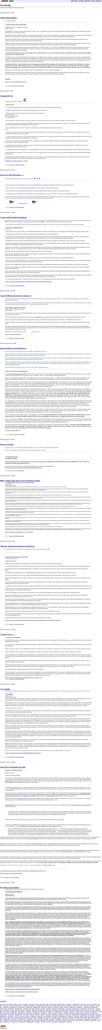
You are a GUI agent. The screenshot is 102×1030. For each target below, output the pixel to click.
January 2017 (68, 1014)
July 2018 (50, 1013)
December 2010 (47, 1016)
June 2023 (55, 1007)
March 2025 (11, 1005)
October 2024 (49, 1005)
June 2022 (37, 1008)
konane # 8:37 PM (14, 679)
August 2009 (48, 1017)
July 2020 (92, 1010)
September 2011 (3, 1016)
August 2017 (26, 1014)
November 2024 (41, 1005)
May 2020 (2, 1011)
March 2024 (92, 1005)
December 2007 (79, 1019)
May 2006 (74, 1020)
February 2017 (61, 1014)
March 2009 (76, 1017)
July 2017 (32, 1014)
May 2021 (23, 1010)
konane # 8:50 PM (14, 536)
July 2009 (54, 1017)
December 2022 (93, 1007)
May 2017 (43, 1014)
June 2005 (48, 1021)
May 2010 (87, 1016)
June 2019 (77, 1011)
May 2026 (19, 1004)
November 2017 (3, 1014)
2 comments (22, 434)
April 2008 (51, 1019)
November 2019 (43, 1011)
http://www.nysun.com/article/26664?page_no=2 (16, 81)
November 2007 (87, 1019)
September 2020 (79, 1010)
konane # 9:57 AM (14, 995)
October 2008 (14, 1019)
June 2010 (81, 1016)
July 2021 (12, 1010)
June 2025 (94, 1004)
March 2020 (14, 1011)
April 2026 (25, 1004)
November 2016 (83, 1014)
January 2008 (72, 1019)
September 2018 (36, 1013)
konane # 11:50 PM (14, 165)
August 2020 (86, 1010)
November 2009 (25, 1017)
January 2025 (26, 1005)
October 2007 (95, 1019)
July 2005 (43, 1021)
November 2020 (63, 1010)
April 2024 (86, 1005)
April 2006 (80, 1020)
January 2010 (10, 1017)
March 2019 (94, 1011)
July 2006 (64, 1020)
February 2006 (93, 1020)
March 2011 (33, 1016)
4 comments (21, 338)
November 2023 (21, 1007)
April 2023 (66, 1007)
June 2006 (69, 1020)
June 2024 (75, 1005)
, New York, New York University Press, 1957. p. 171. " (23, 871)
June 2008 (40, 1019)
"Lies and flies (5, 689)
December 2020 (55, 1010)
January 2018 (86, 1013)
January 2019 (6, 1013)
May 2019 (82, 1011)
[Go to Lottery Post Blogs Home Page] (7, 1)
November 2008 (6, 1019)
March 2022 (54, 1008)
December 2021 (75, 1008)
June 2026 (14, 1004)
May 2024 (80, 1005)
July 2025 (89, 1004)
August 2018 (44, 1013)
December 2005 (6, 1021)
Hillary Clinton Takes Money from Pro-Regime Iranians (20, 480)
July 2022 (32, 1008)
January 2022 (68, 1008)
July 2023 (50, 1007)
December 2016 (75, 1014)
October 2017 (11, 1014)
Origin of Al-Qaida (7, 444)
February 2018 (79, 1013)
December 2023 (13, 1007)
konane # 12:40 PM (14, 285)
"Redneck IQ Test (6, 96)
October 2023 (29, 1007)
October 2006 (43, 1020)
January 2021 (48, 1010)
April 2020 (7, 1011)
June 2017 (37, 1014)
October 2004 (69, 1021)
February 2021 (41, 1010)
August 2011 (11, 1016)
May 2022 (43, 1008)
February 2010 (3, 1017)
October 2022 (11, 1008)
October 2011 (98, 1014)
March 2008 (57, 1019)
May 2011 (28, 1016)
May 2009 (65, 1017)
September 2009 (40, 1017)
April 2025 (5, 1005)
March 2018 (72, 1013)
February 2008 (64, 1019)
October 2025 (68, 1004)
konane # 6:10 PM (14, 470)
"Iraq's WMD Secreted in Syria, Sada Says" (15, 295)
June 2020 (97, 1010)
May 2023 (61, 1007)
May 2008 (46, 1019)
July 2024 (69, 1005)
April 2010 (92, 1016)
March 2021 (34, 1010)
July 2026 (9, 1004)
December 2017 (93, 1013)
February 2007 (13, 1020)
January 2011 (40, 1016)
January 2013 (91, 1014)
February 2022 (61, 1008)
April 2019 (88, 1011)
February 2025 (18, 1005)
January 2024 (6, 1007)
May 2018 (61, 1013)
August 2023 (44, 1007)
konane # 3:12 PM (14, 207)
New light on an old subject (9, 887)
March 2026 (31, 1004)
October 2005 (22, 1021)
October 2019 (51, 1011)
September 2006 (50, 1020)
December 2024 (33, 1005)
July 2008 (35, 1019)
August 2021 (6, 1010)
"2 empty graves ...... (7, 634)
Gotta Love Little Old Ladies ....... (12, 175)
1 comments (21, 165)
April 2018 (66, 1013)
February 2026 (38, 1004)
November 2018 (21, 1013)
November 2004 (61, 1021)
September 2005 (29, 1021)
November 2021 (83, 1008)
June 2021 (17, 1010)
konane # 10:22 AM (14, 434)
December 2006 (27, 1020)
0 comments (21, 85)
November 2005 (14, 1021)
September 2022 (18, 1008)
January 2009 (91, 1017)
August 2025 (83, 1004)
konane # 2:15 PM (9, 877)
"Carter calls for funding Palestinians (13, 217)
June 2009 (59, 1017)
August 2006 (58, 1020)
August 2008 (29, 1019)
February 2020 (21, 1011)
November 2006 (35, 1020)
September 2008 (21, 1019)
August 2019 (66, 1011)
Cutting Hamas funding (8, 17)
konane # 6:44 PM (14, 757)
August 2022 (26, 1008)
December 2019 (35, 1011)
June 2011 (22, 1016)
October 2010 (55, 1016)
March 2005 (54, 1021)
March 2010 (98, 1016)
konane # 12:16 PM (14, 338)
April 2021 (28, 1010)
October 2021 (91, 1008)
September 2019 (58, 1011)
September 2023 (36, 1007)
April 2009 (70, 1017)
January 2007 (20, 1020)
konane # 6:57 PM (14, 85)
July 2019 (72, 1011)
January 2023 (86, 1007)
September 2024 (56, 1005)
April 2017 (48, 1014)
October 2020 (71, 1010)
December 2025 (52, 1004)
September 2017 (18, 1014)
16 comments (22, 995)
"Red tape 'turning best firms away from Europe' (17, 546)
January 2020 (28, 1011)
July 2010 (76, 1016)
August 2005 (37, 1021)
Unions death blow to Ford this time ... (13, 348)
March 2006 (86, 1020)
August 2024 (63, 1005)
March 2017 (54, 1014)
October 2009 (33, 1017)
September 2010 (62, 1016)
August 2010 (70, 1016)
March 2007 (6, 1020)
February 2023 (79, 1007)
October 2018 (29, 1013)
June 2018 (55, 1013)
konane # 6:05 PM (14, 624)
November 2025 (60, 1004)
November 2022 (3, 1008)
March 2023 (72, 1007)
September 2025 (75, 1004)
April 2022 (48, 1008)
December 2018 (13, 1013)
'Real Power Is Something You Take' (13, 767)
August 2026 (3, 1004)
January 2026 (45, 1004)
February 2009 (83, 1017)
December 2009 (17, 1017)
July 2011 (17, 1016)
